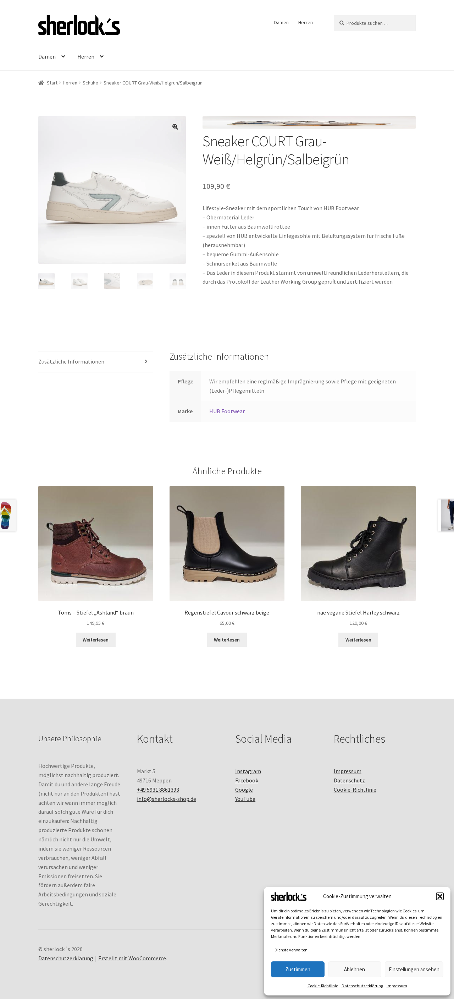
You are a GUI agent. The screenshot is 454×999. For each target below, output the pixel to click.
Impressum (397, 985)
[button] (439, 896)
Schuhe (90, 83)
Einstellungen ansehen (414, 969)
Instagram (248, 771)
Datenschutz (349, 780)
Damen (281, 22)
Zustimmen (297, 969)
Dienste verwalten (291, 949)
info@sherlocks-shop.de (166, 798)
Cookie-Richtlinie (323, 985)
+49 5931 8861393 (158, 789)
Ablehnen (354, 969)
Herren (305, 22)
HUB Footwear (227, 411)
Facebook (246, 780)
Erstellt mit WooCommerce (132, 958)
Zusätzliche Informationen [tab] (71, 361)
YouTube (245, 798)
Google (244, 789)
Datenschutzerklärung (362, 985)
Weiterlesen (96, 640)
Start (52, 83)
